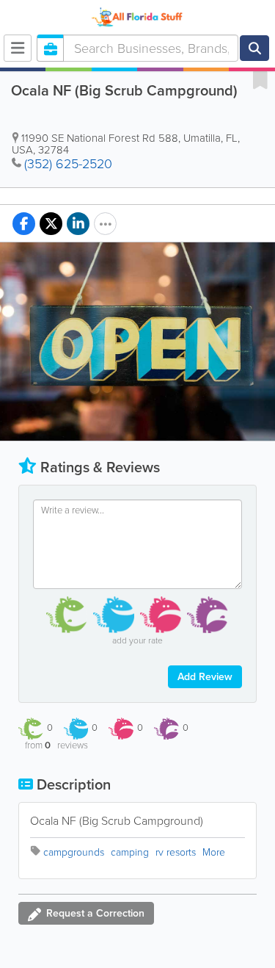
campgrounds (73, 852)
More (213, 852)
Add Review (204, 677)
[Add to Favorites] (260, 79)
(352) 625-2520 (68, 163)
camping (130, 852)
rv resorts (175, 852)
